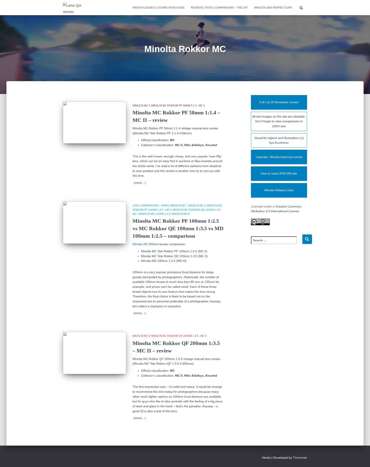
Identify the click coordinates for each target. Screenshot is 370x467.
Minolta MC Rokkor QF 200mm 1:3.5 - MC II (178, 335)
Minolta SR (140, 244)
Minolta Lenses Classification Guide (159, 7)
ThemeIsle (300, 457)
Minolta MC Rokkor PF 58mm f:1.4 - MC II (178, 105)
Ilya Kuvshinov (279, 142)
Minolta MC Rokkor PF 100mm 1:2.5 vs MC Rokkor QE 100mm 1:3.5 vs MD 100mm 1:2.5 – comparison (178, 228)
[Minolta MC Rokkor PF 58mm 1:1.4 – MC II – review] (94, 122)
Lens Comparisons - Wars (151, 205)
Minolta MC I (178, 205)
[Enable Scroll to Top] (361, 458)
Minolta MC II (141, 105)
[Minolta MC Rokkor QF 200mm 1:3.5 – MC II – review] (94, 353)
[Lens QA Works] (72, 7)
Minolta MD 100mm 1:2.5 (154, 213)
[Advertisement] (279, 321)
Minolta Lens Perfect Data (273, 7)
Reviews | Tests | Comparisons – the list (219, 7)
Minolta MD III (181, 213)
